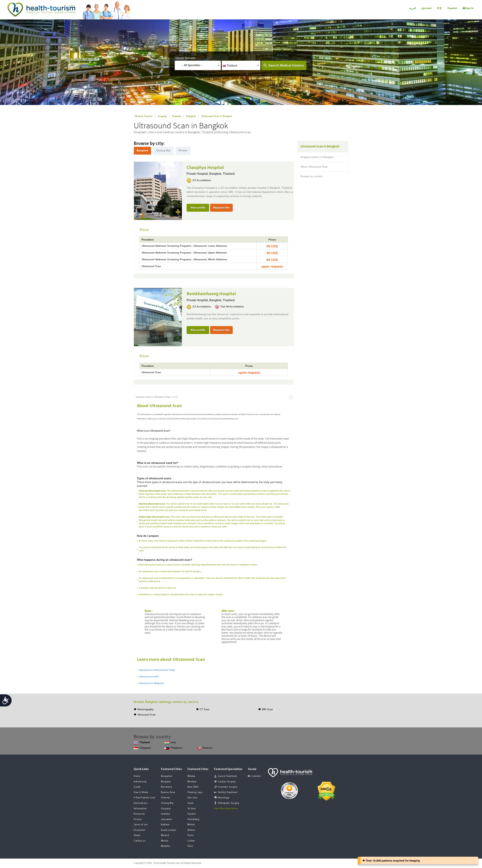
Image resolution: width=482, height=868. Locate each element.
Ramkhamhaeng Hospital (211, 294)
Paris (190, 846)
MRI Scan (267, 709)
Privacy (138, 819)
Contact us (140, 841)
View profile (197, 207)
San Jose (192, 798)
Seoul (191, 803)
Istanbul (165, 814)
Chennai (165, 798)
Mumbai (192, 782)
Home (137, 776)
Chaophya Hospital (205, 168)
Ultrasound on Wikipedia (151, 683)
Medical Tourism (144, 116)
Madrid (165, 835)
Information (140, 808)
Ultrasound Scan (146, 714)
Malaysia (207, 747)
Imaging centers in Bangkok (317, 157)
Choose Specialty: (185, 57)
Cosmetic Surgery (227, 787)
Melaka (191, 776)
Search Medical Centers (286, 65)
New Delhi (193, 787)
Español (452, 8)
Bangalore (166, 776)
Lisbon (191, 841)
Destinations (141, 803)
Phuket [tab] (183, 150)
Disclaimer (139, 830)
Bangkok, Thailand (222, 173)
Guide (137, 787)
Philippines (176, 747)
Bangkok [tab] (142, 150)
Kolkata (165, 825)
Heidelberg (194, 819)
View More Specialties (226, 808)
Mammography (145, 709)
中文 (439, 8)
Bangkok (191, 116)
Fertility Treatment (228, 792)
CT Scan (204, 709)
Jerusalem (166, 819)
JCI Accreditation (201, 180)
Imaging (162, 116)
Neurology (224, 798)
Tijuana (192, 814)
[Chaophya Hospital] (158, 190)
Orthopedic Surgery (228, 803)
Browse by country (311, 176)
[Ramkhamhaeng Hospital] (158, 317)
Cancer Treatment (227, 776)
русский (426, 8)
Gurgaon (166, 808)
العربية (412, 8)
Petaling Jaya (195, 792)
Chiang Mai (167, 803)
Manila (165, 841)
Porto (191, 835)
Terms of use (141, 825)
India (173, 742)
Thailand (176, 116)
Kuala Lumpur (168, 830)
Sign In (469, 8)
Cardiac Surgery (227, 782)
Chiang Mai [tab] (163, 150)
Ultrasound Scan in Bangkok (216, 116)
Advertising (140, 782)
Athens (191, 830)
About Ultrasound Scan (314, 166)
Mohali (191, 825)
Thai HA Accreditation (232, 306)
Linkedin (256, 776)
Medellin (165, 846)
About (137, 835)
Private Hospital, (198, 173)
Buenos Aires (168, 792)
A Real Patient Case (144, 798)
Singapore (145, 747)
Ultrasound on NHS (149, 676)
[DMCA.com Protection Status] (326, 791)
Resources (139, 814)
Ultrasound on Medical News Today (157, 670)
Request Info (221, 207)
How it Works (141, 792)
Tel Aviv (192, 808)
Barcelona (166, 787)
